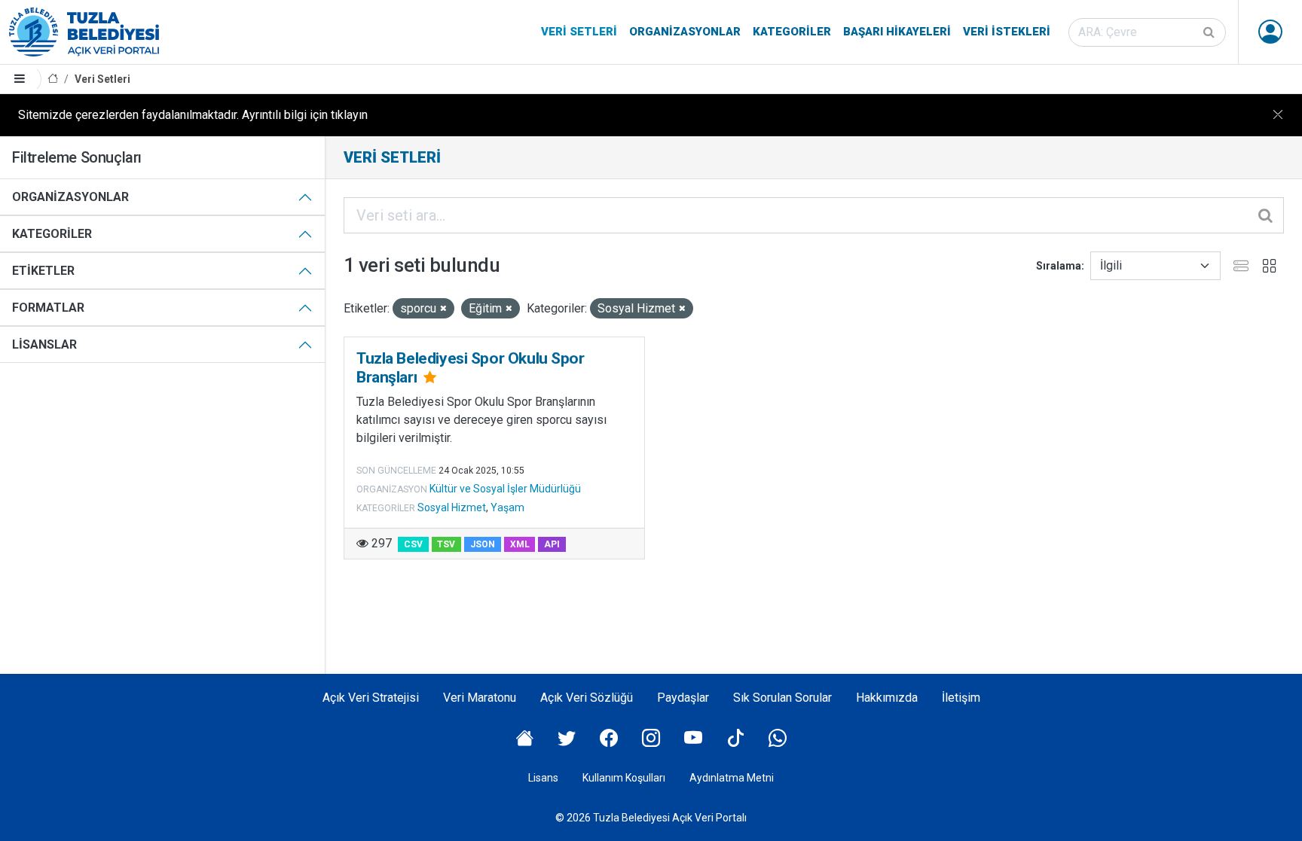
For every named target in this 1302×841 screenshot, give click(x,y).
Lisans (543, 778)
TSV (446, 544)
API (552, 544)
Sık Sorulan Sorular (782, 697)
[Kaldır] (443, 309)
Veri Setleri (579, 31)
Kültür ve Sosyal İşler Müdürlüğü (505, 489)
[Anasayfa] (52, 79)
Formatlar (48, 307)
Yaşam (507, 507)
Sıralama (1058, 266)
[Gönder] (1210, 32)
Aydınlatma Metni (731, 778)
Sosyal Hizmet (451, 507)
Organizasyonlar (685, 31)
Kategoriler (792, 31)
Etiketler (43, 271)
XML (520, 544)
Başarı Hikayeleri (897, 31)
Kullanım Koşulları (623, 778)
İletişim (961, 697)
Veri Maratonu (479, 697)
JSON (482, 544)
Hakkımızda (887, 697)
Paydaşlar (683, 697)
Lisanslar (44, 344)
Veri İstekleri (1006, 31)
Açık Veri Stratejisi (370, 697)
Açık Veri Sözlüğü (586, 697)
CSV (413, 544)
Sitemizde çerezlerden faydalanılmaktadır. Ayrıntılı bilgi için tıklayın (193, 115)
